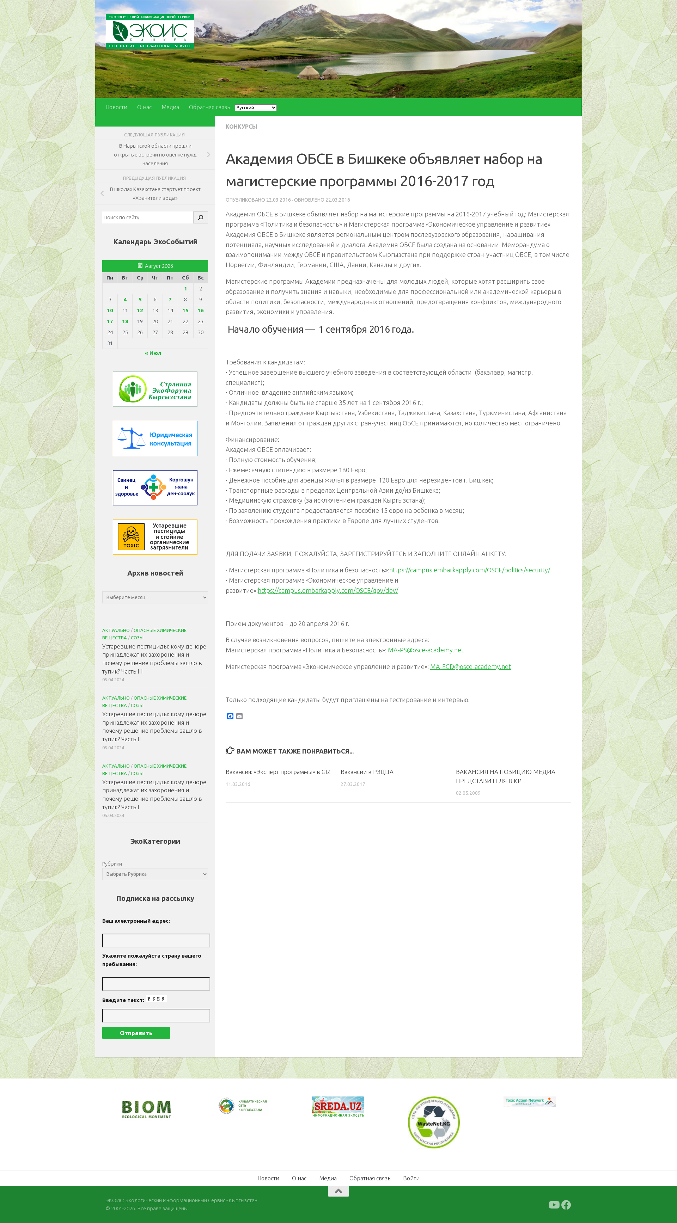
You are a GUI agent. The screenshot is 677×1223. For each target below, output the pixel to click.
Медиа (170, 107)
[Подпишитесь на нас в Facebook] (566, 1204)
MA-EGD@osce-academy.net (470, 666)
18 (125, 321)
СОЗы (137, 637)
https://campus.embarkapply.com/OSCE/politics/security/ (469, 569)
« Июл (153, 353)
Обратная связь (209, 107)
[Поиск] (200, 217)
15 (185, 310)
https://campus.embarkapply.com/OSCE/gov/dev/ (328, 590)
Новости (116, 107)
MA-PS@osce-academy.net (426, 649)
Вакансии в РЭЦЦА (367, 771)
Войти (411, 1177)
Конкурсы (241, 126)
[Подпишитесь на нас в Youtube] (554, 1204)
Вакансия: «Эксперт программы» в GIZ (278, 771)
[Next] (254, 1110)
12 (140, 310)
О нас (144, 107)
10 (110, 310)
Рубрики (112, 864)
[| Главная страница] (150, 31)
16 (200, 310)
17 (110, 321)
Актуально (116, 630)
